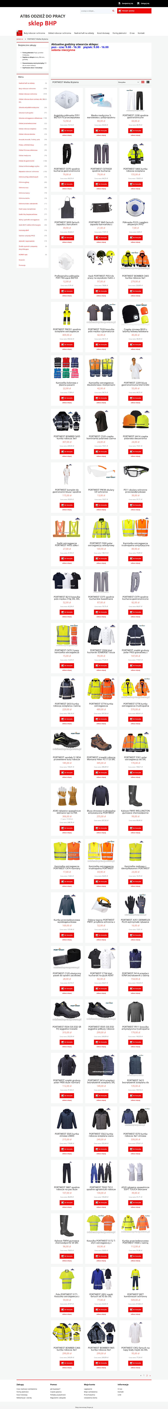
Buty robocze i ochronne (27, 88)
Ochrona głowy (24, 182)
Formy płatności (23, 1392)
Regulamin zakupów (58, 1398)
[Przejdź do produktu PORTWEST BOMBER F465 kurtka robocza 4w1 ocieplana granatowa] (101, 1333)
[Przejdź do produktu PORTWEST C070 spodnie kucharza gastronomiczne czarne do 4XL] (66, 154)
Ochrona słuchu (24, 198)
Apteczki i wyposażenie (26, 241)
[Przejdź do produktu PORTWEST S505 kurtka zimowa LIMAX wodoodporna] (66, 1119)
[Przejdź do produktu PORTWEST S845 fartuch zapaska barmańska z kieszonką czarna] (101, 207)
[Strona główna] (43, 19)
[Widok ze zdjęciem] (142, 82)
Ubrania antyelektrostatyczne (29, 107)
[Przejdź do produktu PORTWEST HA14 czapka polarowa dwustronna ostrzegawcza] (135, 421)
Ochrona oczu (23, 188)
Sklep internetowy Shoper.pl (84, 1407)
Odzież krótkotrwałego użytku (29, 166)
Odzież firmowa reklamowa (28, 150)
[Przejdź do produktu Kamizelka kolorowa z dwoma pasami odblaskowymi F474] (66, 368)
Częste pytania (55, 1392)
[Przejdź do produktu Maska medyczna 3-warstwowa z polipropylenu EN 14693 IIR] (101, 100)
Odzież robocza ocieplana (27, 129)
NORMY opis (23, 254)
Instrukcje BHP (24, 230)
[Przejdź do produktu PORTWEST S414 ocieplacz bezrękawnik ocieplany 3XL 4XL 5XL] (101, 1065)
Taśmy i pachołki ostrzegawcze (29, 220)
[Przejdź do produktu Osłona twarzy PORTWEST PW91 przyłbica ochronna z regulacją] (101, 905)
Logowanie (88, 1389)
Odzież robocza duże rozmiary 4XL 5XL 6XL (32, 100)
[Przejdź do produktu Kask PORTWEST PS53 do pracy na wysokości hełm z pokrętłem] (101, 261)
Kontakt (121, 1392)
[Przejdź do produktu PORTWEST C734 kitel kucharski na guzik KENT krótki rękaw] (101, 958)
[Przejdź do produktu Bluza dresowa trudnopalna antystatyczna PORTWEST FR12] (101, 796)
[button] (66, 135)
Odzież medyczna (25, 155)
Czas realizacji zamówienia (27, 1389)
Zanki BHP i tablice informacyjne (30, 225)
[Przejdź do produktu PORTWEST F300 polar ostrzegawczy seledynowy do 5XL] (101, 528)
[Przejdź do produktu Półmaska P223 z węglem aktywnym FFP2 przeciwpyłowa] (135, 207)
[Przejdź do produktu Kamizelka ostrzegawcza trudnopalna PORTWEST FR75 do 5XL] (101, 851)
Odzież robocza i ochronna (28, 94)
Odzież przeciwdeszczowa (27, 123)
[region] (101, 60)
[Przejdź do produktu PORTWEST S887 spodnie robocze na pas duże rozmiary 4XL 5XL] (66, 1172)
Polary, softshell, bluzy (26, 145)
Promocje (22, 265)
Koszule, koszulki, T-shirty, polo (29, 139)
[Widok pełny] (147, 82)
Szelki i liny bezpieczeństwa (28, 214)
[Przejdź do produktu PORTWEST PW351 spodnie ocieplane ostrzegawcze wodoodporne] (66, 314)
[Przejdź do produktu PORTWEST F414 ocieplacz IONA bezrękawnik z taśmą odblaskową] (135, 958)
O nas (120, 1389)
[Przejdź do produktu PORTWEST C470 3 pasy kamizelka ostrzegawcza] (66, 635)
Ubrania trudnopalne (26, 113)
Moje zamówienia (90, 1392)
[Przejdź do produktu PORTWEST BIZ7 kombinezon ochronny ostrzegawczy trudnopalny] (135, 1279)
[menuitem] (34, 33)
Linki (119, 1395)
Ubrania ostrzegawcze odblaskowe (30, 118)
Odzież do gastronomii (26, 161)
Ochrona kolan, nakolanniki (28, 204)
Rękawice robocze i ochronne (29, 171)
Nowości (22, 260)
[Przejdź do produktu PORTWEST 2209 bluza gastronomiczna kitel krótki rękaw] (135, 368)
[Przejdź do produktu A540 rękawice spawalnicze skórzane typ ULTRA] (66, 796)
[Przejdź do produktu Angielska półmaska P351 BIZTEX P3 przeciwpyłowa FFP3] (66, 100)
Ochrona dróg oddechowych (28, 177)
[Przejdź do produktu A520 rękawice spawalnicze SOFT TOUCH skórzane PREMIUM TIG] (135, 1172)
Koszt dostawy (22, 1395)
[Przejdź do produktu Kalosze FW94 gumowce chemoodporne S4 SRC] (66, 1226)
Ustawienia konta (90, 1398)
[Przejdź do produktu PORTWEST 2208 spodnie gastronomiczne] (135, 100)
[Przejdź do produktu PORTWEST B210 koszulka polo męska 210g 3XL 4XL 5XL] (66, 582)
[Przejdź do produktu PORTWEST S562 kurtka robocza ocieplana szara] (101, 1119)
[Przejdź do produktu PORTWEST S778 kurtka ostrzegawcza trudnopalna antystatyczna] (135, 689)
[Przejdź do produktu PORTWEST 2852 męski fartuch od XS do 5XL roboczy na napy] (101, 1279)
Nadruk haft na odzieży (27, 83)
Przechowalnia (89, 1395)
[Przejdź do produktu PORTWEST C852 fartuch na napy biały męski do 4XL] (135, 1333)
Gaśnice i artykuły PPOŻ (27, 236)
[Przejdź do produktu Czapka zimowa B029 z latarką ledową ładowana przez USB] (135, 314)
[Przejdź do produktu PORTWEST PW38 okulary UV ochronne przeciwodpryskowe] (101, 475)
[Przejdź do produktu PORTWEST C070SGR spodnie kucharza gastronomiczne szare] (101, 154)
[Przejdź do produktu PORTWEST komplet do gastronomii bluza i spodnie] (66, 475)
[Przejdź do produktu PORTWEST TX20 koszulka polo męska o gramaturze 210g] (101, 314)
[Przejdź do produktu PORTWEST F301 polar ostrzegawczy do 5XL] (135, 742)
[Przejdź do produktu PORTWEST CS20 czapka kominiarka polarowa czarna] (101, 421)
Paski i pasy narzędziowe (27, 209)
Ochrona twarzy (24, 193)
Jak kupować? (55, 1389)
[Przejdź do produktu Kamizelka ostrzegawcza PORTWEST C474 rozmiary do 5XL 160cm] (66, 851)
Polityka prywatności (58, 1395)
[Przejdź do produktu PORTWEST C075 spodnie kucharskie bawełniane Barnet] (101, 582)
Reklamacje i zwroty (24, 1398)
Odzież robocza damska (27, 134)
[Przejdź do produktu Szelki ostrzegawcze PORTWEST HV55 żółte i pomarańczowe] (66, 528)
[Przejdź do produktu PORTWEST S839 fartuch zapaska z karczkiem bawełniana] (66, 207)
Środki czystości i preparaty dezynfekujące (28, 247)
